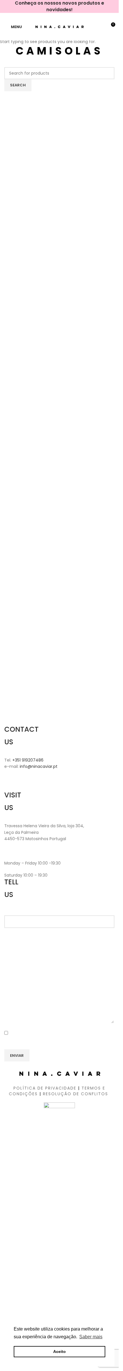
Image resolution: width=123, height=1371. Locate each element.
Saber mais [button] (90, 1336)
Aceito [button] (59, 1351)
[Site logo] (59, 26)
